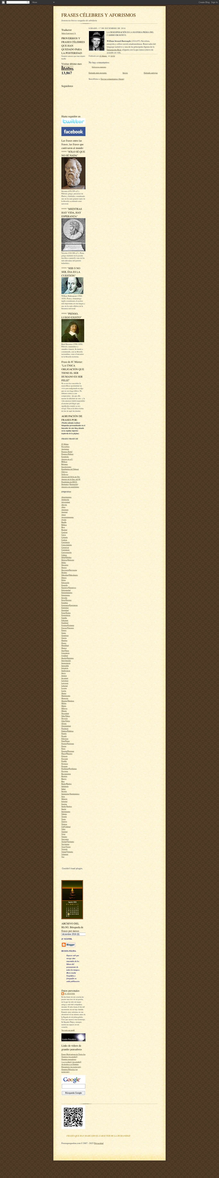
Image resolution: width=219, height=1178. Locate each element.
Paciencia (64, 728)
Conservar (65, 547)
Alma (63, 507)
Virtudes (70, 851)
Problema (64, 768)
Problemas (73, 768)
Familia (64, 617)
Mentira (64, 701)
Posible (64, 761)
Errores (68, 600)
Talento (64, 814)
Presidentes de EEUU (69, 482)
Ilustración (74, 484)
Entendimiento (66, 592)
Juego (63, 673)
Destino (64, 572)
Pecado (64, 736)
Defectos (71, 560)
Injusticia (64, 668)
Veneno (64, 836)
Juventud (64, 678)
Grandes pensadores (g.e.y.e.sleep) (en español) (71, 1060)
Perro (63, 748)
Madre (63, 693)
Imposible (65, 665)
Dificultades (73, 575)
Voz (62, 856)
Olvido (64, 723)
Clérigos (64, 471)
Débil (63, 557)
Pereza (63, 746)
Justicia (64, 675)
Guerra (64, 638)
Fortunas (71, 625)
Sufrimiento (65, 811)
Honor (63, 643)
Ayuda (63, 519)
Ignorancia (65, 653)
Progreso (64, 771)
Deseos (64, 567)
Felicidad (64, 620)
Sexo (63, 796)
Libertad (64, 685)
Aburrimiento (66, 497)
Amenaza (64, 509)
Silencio (64, 799)
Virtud (63, 851)
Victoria (64, 849)
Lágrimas (64, 680)
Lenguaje (64, 683)
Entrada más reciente (98, 72)
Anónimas (65, 449)
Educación (65, 582)
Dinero (64, 577)
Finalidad (64, 622)
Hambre (64, 640)
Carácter (64, 532)
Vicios (68, 846)
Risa (62, 781)
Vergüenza (65, 844)
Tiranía (64, 816)
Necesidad (65, 713)
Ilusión (64, 658)
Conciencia (65, 542)
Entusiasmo (65, 595)
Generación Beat (114, 49)
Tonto (63, 819)
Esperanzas (73, 605)
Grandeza (64, 635)
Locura (64, 688)
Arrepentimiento (67, 517)
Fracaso (64, 628)
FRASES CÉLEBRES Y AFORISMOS (98, 15)
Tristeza (64, 824)
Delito (63, 562)
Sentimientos (74, 794)
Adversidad (65, 502)
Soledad (64, 801)
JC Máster (65, 444)
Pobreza (64, 756)
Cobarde (64, 537)
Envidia (64, 597)
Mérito (63, 703)
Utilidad (68, 826)
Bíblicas (64, 461)
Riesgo (63, 778)
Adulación (65, 499)
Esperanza (65, 605)
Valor (63, 829)
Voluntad (64, 854)
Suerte (63, 809)
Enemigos (72, 587)
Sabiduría (64, 786)
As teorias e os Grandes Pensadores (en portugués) (71, 1065)
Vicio (63, 846)
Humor (64, 648)
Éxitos (68, 612)
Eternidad (65, 610)
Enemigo (64, 587)
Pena (63, 741)
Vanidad (64, 831)
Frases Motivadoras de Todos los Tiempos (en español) (73, 1055)
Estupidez (65, 607)
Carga (63, 534)
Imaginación (66, 660)
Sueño (63, 806)
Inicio (125, 72)
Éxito (63, 612)
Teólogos (64, 474)
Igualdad (64, 655)
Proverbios (65, 446)
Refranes (64, 464)
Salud (63, 789)
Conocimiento (66, 545)
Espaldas (64, 602)
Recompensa (66, 773)
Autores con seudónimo (70, 487)
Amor (63, 514)
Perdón (64, 743)
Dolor (63, 580)
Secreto (64, 791)
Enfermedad (66, 590)
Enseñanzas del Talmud (70, 469)
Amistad (64, 512)
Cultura (64, 555)
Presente (64, 766)
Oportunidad (66, 726)
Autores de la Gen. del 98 (70, 479)
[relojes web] (72, 876)
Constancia (65, 550)
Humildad (65, 645)
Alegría (64, 504)
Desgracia (65, 570)
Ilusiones (70, 658)
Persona (64, 751)
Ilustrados (65, 484)
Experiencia (65, 615)
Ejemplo (64, 585)
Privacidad (98, 1143)
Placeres (69, 753)
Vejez (63, 834)
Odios (68, 721)
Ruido (63, 783)
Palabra (64, 731)
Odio (63, 721)
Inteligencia (65, 670)
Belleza (64, 524)
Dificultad (65, 575)
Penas (67, 741)
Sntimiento (65, 794)
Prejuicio (64, 763)
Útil (62, 826)
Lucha (63, 690)
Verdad (64, 841)
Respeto (64, 776)
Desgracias (73, 570)
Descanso (64, 565)
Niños (68, 716)
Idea (63, 650)
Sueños (69, 806)
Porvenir (64, 758)
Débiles (68, 557)
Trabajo (64, 821)
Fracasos (70, 628)
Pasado (64, 733)
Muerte (64, 710)
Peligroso (64, 738)
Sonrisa (64, 804)
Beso (63, 527)
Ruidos (69, 783)
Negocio (64, 718)
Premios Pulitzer (67, 454)
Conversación (66, 552)
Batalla (63, 522)
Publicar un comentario (99, 67)
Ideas (67, 650)
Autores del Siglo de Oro (70, 476)
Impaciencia (65, 663)
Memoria (64, 698)
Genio (63, 633)
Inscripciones (66, 466)
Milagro (64, 708)
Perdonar (70, 743)
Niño (63, 716)
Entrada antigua (151, 72)
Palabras (70, 731)
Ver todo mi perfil (68, 1030)
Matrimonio (65, 695)
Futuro (63, 630)
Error (63, 600)
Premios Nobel (66, 451)
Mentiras (71, 701)
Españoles (65, 456)
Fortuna (64, 625)
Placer (63, 753)
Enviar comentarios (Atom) (112, 78)
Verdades (70, 841)
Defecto (64, 560)
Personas (71, 751)
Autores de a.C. (67, 459)
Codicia (64, 540)
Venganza (65, 839)
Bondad (64, 529)
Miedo (63, 706)
